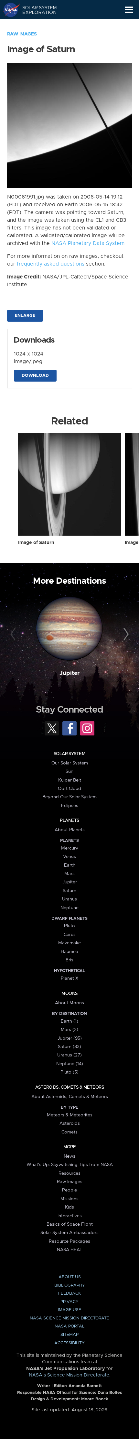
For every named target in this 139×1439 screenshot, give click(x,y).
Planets (69, 820)
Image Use (69, 1310)
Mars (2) (69, 1029)
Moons (69, 993)
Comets (69, 1132)
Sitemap (69, 1335)
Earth (69, 865)
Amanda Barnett (85, 1386)
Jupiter (69, 673)
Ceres (70, 934)
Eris (69, 960)
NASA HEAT (69, 1250)
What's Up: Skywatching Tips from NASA (70, 1164)
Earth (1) (69, 1021)
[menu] (129, 10)
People (69, 1190)
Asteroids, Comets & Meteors (69, 1087)
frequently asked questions (50, 264)
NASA (9, 9)
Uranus (69, 899)
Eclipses (69, 805)
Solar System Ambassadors (69, 1232)
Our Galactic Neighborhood (36, 24)
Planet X (69, 978)
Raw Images (22, 34)
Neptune (69, 908)
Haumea (69, 951)
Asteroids (69, 1123)
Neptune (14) (69, 1064)
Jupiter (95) (70, 1038)
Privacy (69, 1302)
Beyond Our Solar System (69, 797)
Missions (69, 1199)
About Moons (69, 1003)
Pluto (69, 926)
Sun (69, 771)
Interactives (70, 1216)
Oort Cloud (69, 788)
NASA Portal (69, 1326)
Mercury (69, 848)
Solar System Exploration (36, 9)
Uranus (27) (69, 1055)
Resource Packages (69, 1241)
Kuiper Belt (69, 780)
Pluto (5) (69, 1072)
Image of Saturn (36, 542)
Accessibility (69, 1343)
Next (124, 635)
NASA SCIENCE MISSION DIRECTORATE (69, 1318)
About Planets (70, 830)
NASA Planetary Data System (87, 243)
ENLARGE (25, 316)
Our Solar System (69, 763)
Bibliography (69, 1285)
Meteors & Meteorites (69, 1115)
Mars (69, 873)
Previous (14, 635)
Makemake (69, 943)
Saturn (69, 891)
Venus (69, 856)
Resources (69, 1173)
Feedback (69, 1293)
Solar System (69, 754)
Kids (69, 1207)
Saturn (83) (69, 1047)
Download (35, 376)
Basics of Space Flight (70, 1224)
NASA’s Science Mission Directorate (69, 1375)
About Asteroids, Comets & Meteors (69, 1096)
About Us (70, 1277)
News (69, 1156)
